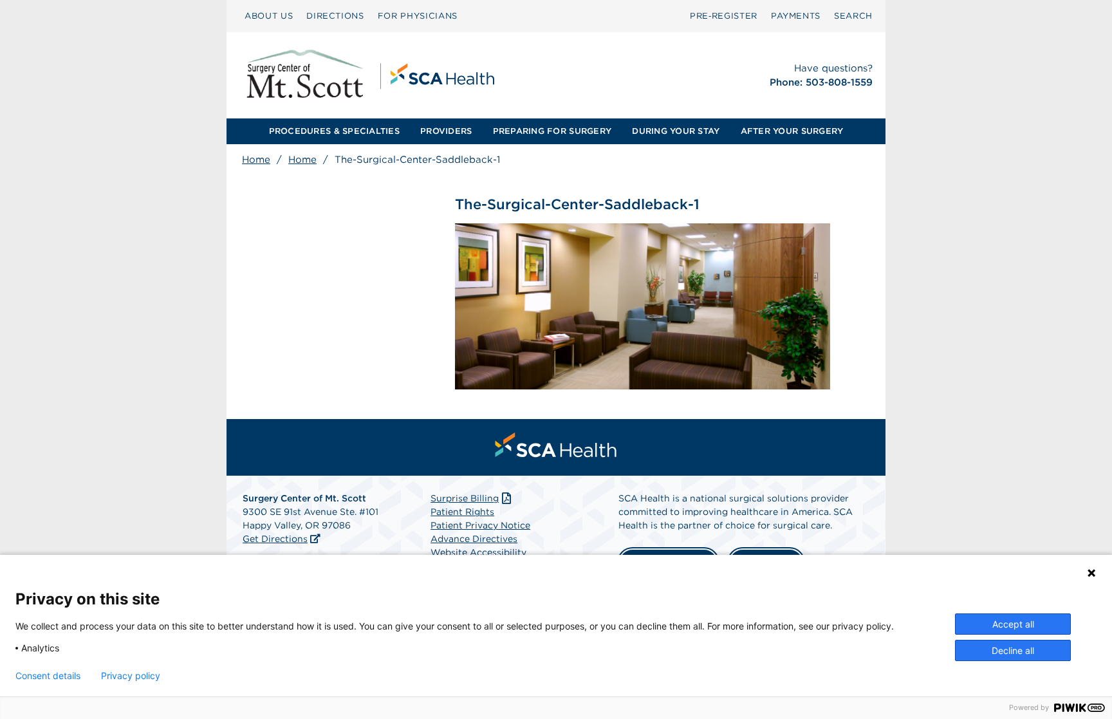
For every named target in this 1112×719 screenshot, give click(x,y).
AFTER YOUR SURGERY (792, 131)
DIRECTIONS (335, 16)
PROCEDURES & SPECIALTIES (334, 131)
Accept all (1013, 624)
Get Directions (275, 539)
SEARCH (853, 16)
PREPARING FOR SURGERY (552, 131)
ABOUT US (269, 16)
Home (256, 159)
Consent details (47, 676)
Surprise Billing (465, 498)
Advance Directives (474, 539)
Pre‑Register (723, 16)
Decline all (1013, 650)
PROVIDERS (446, 131)
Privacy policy (130, 676)
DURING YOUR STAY (675, 131)
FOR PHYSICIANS (418, 16)
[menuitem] (268, 16)
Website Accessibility (478, 552)
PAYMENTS (795, 16)
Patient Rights (462, 512)
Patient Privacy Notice (480, 525)
